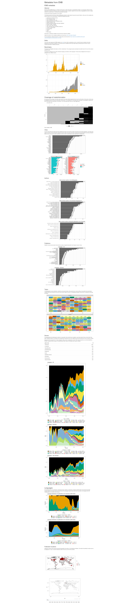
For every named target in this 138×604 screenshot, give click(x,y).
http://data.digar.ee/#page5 (71, 35)
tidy (63, 42)
